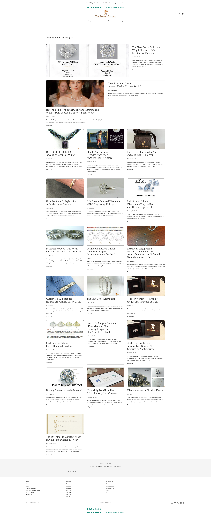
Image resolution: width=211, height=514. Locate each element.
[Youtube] (175, 503)
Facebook (68, 484)
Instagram (68, 486)
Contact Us (29, 494)
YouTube (68, 492)
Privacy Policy (30, 492)
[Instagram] (172, 503)
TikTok (68, 496)
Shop (107, 484)
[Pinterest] (184, 503)
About (107, 490)
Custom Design (110, 486)
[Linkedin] (181, 503)
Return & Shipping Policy (33, 490)
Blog (27, 486)
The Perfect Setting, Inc (34, 502)
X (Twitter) (69, 490)
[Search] (176, 14)
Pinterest (68, 488)
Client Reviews (110, 488)
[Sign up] (142, 471)
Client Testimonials (31, 488)
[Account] (179, 14)
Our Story (29, 484)
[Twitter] (178, 503)
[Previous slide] (27, 3)
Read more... (135, 70)
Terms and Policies (105, 502)
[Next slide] (183, 3)
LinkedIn (68, 494)
